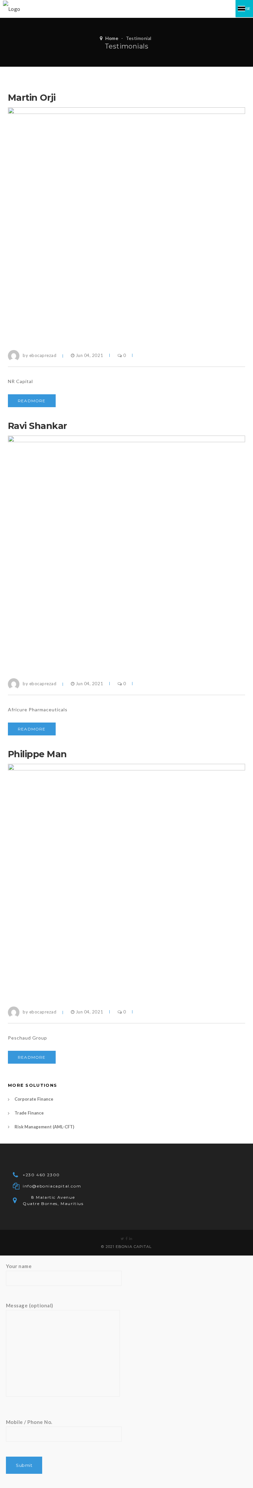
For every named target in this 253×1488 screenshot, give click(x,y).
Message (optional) (29, 1305)
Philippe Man (37, 754)
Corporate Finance (33, 1099)
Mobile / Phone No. (29, 1422)
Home (111, 38)
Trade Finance (29, 1113)
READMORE (32, 400)
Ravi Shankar (37, 425)
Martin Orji (31, 97)
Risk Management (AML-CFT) (44, 1126)
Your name (19, 1266)
